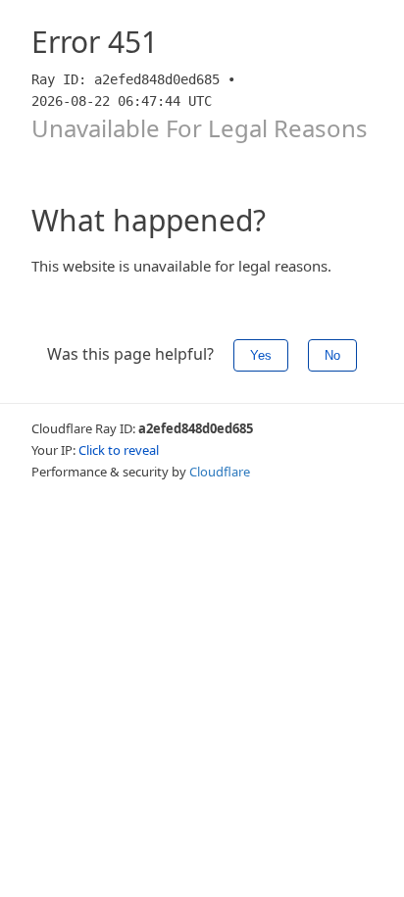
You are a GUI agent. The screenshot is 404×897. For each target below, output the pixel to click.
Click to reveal (118, 450)
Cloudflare (219, 471)
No (332, 355)
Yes (261, 355)
